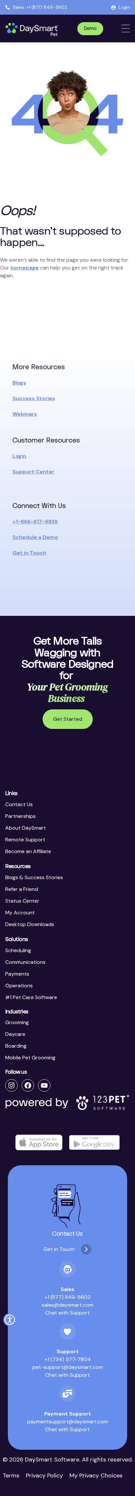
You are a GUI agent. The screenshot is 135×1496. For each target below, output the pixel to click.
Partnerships (20, 816)
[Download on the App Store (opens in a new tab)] (39, 1143)
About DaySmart (25, 827)
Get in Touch (29, 552)
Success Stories (33, 398)
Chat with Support (67, 1312)
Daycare (15, 1034)
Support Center (33, 471)
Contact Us (19, 804)
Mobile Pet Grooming (30, 1057)
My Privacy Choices (96, 1475)
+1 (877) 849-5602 (67, 1297)
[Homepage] (32, 29)
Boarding (16, 1045)
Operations (19, 985)
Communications (25, 962)
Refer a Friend (21, 889)
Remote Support (25, 839)
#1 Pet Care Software (31, 997)
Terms (11, 1475)
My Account (20, 912)
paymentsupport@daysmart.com (67, 1421)
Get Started (67, 719)
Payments (17, 973)
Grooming (17, 1022)
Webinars (24, 414)
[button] (9, 1319)
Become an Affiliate (28, 851)
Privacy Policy (44, 1475)
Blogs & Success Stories (34, 877)
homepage (24, 267)
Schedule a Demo (35, 537)
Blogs (19, 382)
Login (124, 7)
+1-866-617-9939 (35, 521)
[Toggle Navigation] (126, 28)
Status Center (22, 900)
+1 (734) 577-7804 (68, 1359)
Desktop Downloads (29, 924)
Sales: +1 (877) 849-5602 (40, 7)
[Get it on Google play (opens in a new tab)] (94, 1143)
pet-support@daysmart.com (67, 1367)
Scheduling (18, 950)
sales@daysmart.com (67, 1304)
